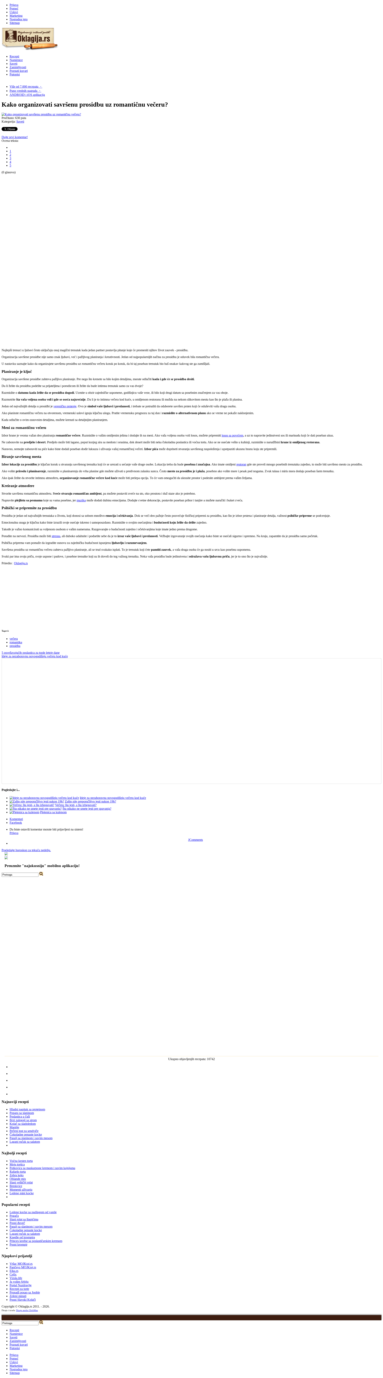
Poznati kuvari (19, 70)
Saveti (13, 63)
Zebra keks (17, 1175)
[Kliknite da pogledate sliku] (41, 114)
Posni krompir (18, 1244)
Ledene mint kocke (22, 1193)
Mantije (14, 1127)
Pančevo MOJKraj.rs (23, 1267)
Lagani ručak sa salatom (25, 1141)
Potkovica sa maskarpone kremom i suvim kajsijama (42, 1168)
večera (14, 638)
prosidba (15, 646)
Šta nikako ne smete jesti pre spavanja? (86, 808)
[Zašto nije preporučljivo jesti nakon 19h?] (37, 801)
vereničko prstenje (64, 406)
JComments (195, 839)
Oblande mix (18, 1179)
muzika (81, 500)
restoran (241, 464)
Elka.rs (14, 1271)
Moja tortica (17, 1164)
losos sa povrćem (232, 435)
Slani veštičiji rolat (21, 1182)
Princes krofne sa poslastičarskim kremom (36, 1241)
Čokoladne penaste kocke (26, 1134)
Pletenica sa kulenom (53, 812)
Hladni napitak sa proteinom (27, 1109)
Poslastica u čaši (20, 1116)
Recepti (14, 56)
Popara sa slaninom (22, 1113)
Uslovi (14, 12)
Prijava (14, 5)
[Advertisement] (18, 234)
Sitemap (15, 23)
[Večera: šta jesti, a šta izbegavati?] (32, 805)
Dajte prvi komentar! (15, 137)
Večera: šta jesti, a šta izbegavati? (76, 805)
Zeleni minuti (18, 1296)
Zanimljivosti (18, 67)
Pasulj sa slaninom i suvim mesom (31, 1138)
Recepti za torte (19, 1289)
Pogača (14, 1215)
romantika (16, 642)
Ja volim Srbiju (19, 1281)
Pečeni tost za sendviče (24, 1131)
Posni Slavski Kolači (23, 1299)
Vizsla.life (16, 1278)
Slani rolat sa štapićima (24, 1219)
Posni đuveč (17, 1223)
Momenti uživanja (21, 1189)
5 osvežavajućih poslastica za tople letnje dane (31, 652)
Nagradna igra (19, 19)
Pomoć (14, 8)
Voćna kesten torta (21, 1161)
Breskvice (16, 1186)
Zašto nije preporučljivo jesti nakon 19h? (90, 801)
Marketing (16, 15)
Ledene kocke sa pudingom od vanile (33, 1212)
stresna (56, 536)
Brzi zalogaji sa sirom (23, 1120)
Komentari (16, 819)
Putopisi (15, 74)
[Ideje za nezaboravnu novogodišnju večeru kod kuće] (44, 798)
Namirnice (16, 60)
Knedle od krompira (22, 1237)
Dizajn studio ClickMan (27, 1310)
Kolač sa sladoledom (23, 1123)
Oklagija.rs (21, 563)
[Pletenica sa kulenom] (24, 812)
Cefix (13, 1274)
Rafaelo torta (18, 1171)
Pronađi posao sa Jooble (25, 1292)
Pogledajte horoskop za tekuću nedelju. (26, 850)
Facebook (16, 822)
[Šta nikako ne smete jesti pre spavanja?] (36, 808)
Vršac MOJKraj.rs (21, 1263)
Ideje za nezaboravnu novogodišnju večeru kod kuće (35, 656)
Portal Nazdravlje (21, 1285)
